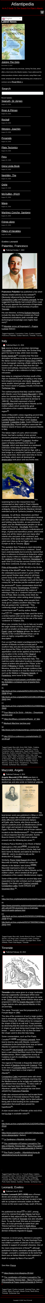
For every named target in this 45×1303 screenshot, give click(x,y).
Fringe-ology (8, 221)
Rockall (5, 119)
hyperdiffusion (8, 404)
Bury (27, 544)
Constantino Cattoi (10, 300)
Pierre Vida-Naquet (14, 942)
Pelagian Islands (28, 673)
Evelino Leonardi (29, 300)
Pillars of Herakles (11, 231)
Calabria (36, 747)
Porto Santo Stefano (9, 1182)
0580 (33, 865)
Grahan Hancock (22, 335)
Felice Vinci (30, 361)
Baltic (30, 747)
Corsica (22, 386)
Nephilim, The (9, 175)
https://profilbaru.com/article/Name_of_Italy (22, 719)
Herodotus (35, 559)
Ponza (13, 1265)
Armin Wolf (23, 747)
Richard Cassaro (31, 759)
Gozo (4, 755)
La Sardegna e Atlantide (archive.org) (20, 1139)
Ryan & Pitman (10, 110)
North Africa (31, 1226)
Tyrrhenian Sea (14, 765)
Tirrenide (5, 309)
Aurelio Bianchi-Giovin (27, 936)
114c (5, 515)
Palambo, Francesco (15, 246)
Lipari (10, 631)
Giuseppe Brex (8, 424)
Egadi (4, 631)
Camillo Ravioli (8, 420)
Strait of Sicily (13, 763)
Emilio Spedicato (9, 356)
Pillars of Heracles (18, 759)
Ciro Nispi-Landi (18, 749)
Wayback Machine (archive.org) (17, 723)
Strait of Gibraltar (25, 761)
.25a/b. (23, 527)
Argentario (10, 333)
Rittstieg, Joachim (11, 129)
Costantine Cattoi (17, 422)
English (8, 19)
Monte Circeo (25, 1291)
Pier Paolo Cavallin (32, 1180)
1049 (14, 1039)
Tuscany (39, 335)
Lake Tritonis (26, 1214)
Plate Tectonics (10, 147)
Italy (4, 341)
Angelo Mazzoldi (29, 394)
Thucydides (7, 350)
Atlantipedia (22, 4)
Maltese (20, 631)
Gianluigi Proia (30, 1289)
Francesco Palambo (9, 335)
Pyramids (7, 138)
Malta (10, 757)
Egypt (29, 1231)
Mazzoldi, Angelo (12, 770)
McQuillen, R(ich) (11, 194)
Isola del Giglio (20, 1178)
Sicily (28, 381)
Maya (4, 203)
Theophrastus (23, 588)
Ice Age (8, 1114)
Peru (4, 156)
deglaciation (7, 460)
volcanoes (23, 765)
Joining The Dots (10, 62)
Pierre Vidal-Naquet (18, 860)
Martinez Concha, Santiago (16, 212)
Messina (12, 666)
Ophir (4, 184)
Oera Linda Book (11, 166)
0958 (24, 846)
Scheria (37, 597)
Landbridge (34, 1178)
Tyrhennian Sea (14, 1293)
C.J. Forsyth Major (26, 1174)
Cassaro (26, 441)
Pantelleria (6, 675)
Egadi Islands (29, 751)
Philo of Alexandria (10, 567)
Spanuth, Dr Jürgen (12, 101)
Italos (28, 755)
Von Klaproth (18, 1050)
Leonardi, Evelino (13, 1187)
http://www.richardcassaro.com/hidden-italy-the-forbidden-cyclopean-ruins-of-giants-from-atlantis (21, 682)
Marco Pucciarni (19, 1180)
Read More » (17, 82)
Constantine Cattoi (10, 886)
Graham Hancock (31, 313)
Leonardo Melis (19, 1068)
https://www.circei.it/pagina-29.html (18, 1273)
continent (9, 559)
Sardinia (35, 381)
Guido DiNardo (12, 755)
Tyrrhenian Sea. (8, 388)
